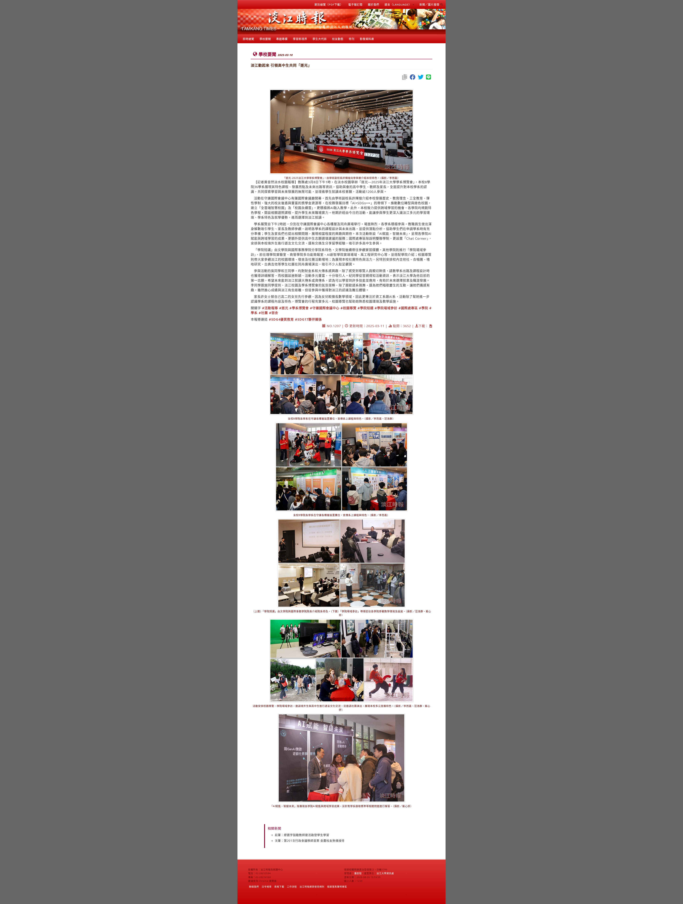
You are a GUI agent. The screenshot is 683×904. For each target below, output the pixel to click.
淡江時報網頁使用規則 (312, 886)
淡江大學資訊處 (385, 873)
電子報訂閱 (355, 4)
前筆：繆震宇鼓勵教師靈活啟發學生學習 (302, 835)
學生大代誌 (320, 39)
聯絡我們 (254, 886)
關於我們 (373, 4)
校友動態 (337, 39)
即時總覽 (248, 39)
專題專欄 (282, 39)
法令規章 (267, 886)
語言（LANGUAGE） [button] (398, 4)
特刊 (351, 39)
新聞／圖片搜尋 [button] (429, 4)
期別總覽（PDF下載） (328, 4)
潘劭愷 (358, 873)
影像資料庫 (367, 39)
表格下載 (279, 886)
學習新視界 (300, 39)
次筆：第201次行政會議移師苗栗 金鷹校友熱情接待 (310, 841)
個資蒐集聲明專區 (337, 886)
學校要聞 (265, 39)
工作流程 (292, 886)
